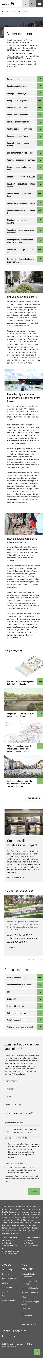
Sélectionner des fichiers (30, 1131)
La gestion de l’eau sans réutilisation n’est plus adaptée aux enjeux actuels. (23, 938)
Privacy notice (20, 1344)
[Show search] (32, 3)
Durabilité (5, 1291)
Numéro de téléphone (13, 1105)
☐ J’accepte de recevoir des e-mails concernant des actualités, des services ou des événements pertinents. (22, 1170)
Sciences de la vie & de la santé (29, 1282)
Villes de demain (28, 1297)
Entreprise (10, 1089)
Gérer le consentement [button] (9, 1346)
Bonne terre (26, 1308)
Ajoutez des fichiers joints (14, 1123)
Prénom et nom (11, 1081)
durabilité (10, 48)
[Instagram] (9, 1336)
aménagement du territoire (24, 568)
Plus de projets (34, 798)
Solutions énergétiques (27, 1314)
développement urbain (15, 56)
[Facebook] (3, 1336)
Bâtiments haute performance (28, 1275)
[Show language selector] (25, 3)
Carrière (5, 1283)
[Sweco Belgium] (8, 3)
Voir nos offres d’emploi (15, 878)
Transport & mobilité (30, 1292)
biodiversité (21, 349)
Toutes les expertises (30, 1324)
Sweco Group (7, 1269)
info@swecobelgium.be (10, 1251)
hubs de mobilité (13, 443)
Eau (23, 1320)
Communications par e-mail (14, 1163)
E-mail (8, 1097)
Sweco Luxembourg (9, 1278)
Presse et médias (9, 1300)
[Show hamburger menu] (39, 3)
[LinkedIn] (16, 1336)
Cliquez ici (11, 1152)
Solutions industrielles (30, 1288)
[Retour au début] (37, 1352)
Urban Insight (7, 1287)
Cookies (29, 1344)
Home (3, 12)
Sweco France (7, 1274)
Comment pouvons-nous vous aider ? (19, 1113)
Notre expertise (11, 12)
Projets (4, 1296)
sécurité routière (33, 433)
